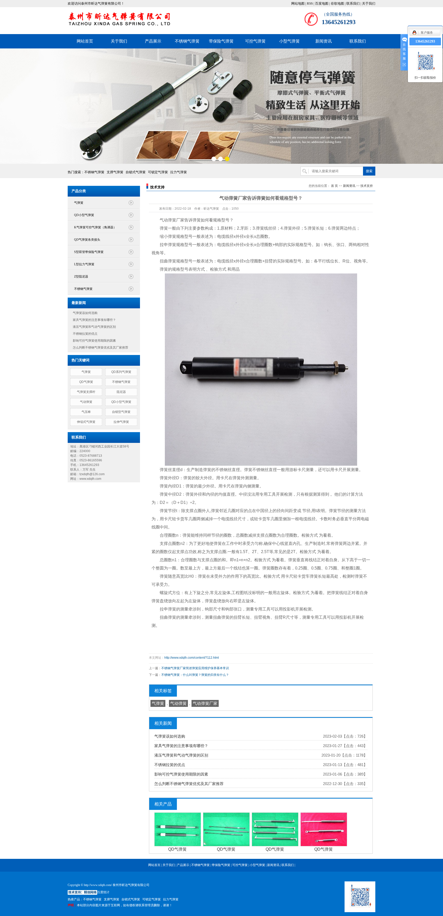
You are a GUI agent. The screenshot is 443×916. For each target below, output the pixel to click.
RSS (310, 3)
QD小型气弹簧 (84, 215)
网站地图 (298, 3)
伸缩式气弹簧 (86, 422)
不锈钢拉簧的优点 (85, 333)
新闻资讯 (323, 41)
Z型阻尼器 (81, 276)
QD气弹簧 (86, 382)
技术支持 (366, 186)
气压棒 (86, 412)
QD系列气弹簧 (121, 372)
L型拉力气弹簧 (84, 264)
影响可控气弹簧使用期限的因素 (94, 340)
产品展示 (153, 41)
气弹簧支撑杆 (86, 392)
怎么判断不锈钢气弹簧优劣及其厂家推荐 (100, 347)
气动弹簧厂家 (205, 703)
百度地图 (321, 3)
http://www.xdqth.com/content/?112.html (191, 657)
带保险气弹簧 (221, 41)
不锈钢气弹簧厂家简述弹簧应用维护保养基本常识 (195, 668)
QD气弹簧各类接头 (87, 239)
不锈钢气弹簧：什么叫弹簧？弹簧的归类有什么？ (195, 675)
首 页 (334, 186)
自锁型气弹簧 (121, 412)
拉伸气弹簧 (121, 422)
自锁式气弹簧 (136, 172)
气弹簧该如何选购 (85, 313)
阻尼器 (121, 392)
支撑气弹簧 (115, 172)
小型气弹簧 (289, 41)
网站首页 (85, 41)
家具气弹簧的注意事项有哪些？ (94, 320)
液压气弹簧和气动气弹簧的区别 (94, 327)
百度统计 (103, 892)
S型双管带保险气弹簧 (89, 252)
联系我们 (353, 3)
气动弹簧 (86, 402)
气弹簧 (78, 203)
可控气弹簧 (255, 41)
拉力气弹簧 (178, 172)
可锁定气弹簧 (158, 172)
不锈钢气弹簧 (187, 41)
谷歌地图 (337, 3)
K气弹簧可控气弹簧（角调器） (95, 227)
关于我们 (368, 3)
